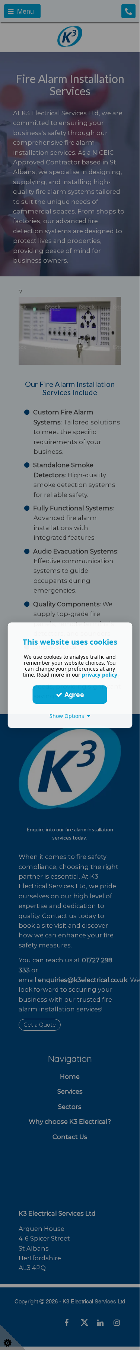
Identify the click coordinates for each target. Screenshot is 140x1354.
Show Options (68, 715)
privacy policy (99, 674)
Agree (73, 694)
